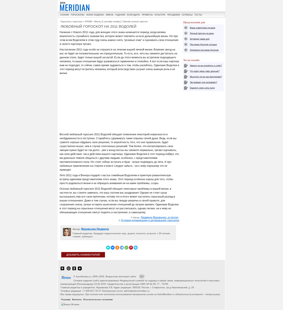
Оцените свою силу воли (202, 88)
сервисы (187, 15)
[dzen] (79, 270)
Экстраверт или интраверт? (203, 82)
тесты (198, 15)
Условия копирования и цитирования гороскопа (150, 220)
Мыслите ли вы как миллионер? (206, 76)
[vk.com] (62, 270)
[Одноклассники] (117, 248)
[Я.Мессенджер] (108, 248)
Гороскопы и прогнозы (71, 21)
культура (160, 15)
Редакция (65, 299)
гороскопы (77, 15)
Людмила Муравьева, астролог (160, 217)
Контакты (77, 299)
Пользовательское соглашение (98, 299)
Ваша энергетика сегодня (202, 28)
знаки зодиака (95, 15)
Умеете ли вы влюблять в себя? (206, 65)
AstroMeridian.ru (83, 276)
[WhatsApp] (126, 248)
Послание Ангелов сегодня (203, 44)
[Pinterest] (131, 248)
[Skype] (136, 248)
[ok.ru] (74, 270)
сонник (64, 15)
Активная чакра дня (199, 39)
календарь (133, 15)
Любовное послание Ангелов (204, 50)
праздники (173, 15)
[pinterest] (68, 270)
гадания (120, 15)
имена (109, 15)
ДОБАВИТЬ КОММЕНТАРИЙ (83, 254)
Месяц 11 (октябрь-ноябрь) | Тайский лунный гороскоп (121, 21)
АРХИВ (88, 21)
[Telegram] (122, 248)
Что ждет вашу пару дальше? (204, 71)
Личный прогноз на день (202, 33)
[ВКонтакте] (113, 248)
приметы (147, 15)
